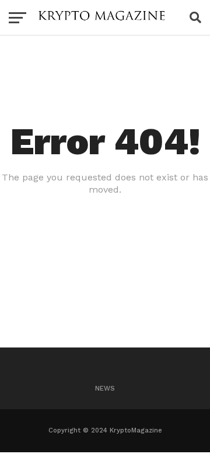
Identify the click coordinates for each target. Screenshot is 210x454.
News (105, 388)
